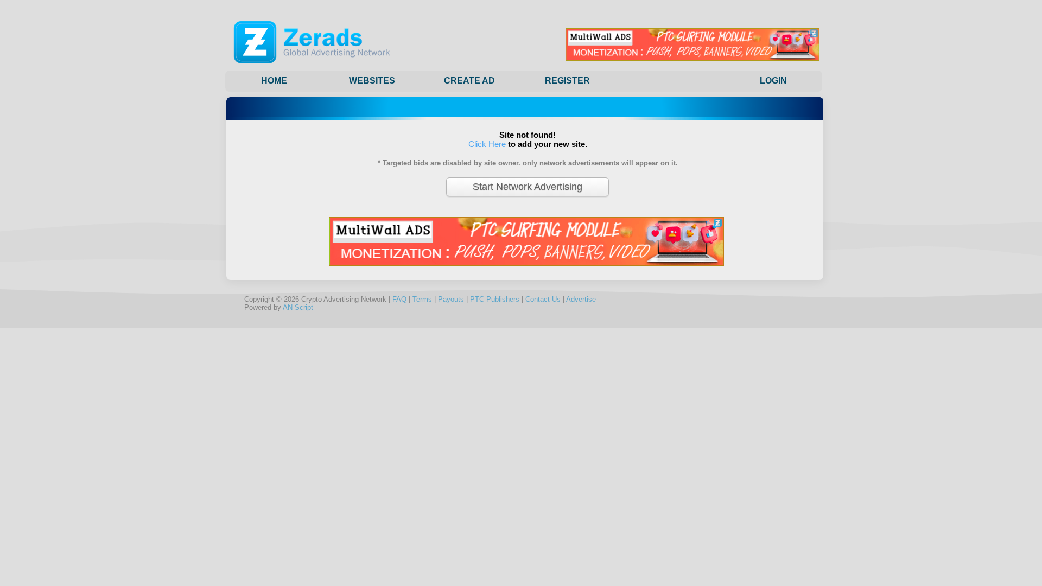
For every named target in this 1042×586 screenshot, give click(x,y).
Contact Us (543, 299)
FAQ (399, 299)
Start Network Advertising (527, 186)
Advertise (581, 299)
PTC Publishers (494, 299)
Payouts (451, 299)
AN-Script (298, 307)
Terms (422, 299)
